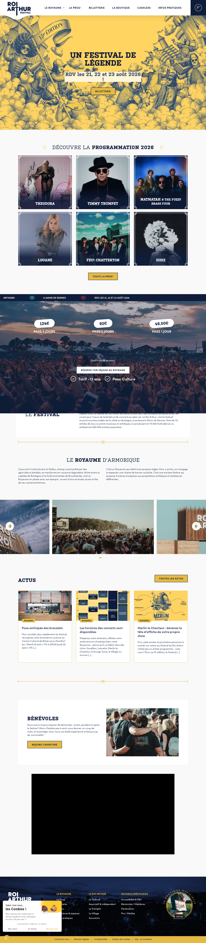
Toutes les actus (171, 578)
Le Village (94, 913)
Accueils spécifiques (134, 893)
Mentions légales (81, 939)
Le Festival (94, 899)
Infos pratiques (169, 7)
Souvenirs (94, 918)
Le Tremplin (95, 908)
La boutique (121, 7)
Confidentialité (100, 939)
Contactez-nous (61, 939)
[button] (10, 526)
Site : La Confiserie (143, 939)
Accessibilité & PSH (131, 899)
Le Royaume (53, 7)
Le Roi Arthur (97, 893)
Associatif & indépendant (102, 904)
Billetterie (97, 7)
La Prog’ (75, 7)
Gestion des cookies (121, 939)
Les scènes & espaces (67, 913)
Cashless (144, 7)
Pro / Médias (128, 913)
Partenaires (127, 908)
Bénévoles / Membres (133, 904)
